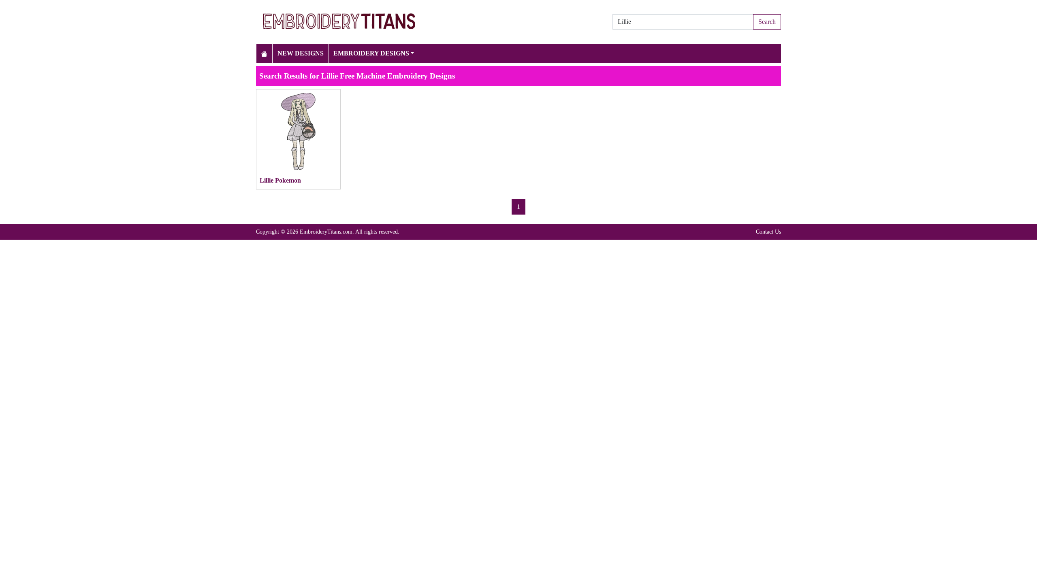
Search (767, 21)
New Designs (300, 53)
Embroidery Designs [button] (371, 53)
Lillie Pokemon (280, 180)
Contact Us (768, 231)
